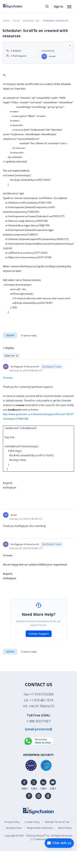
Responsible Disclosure (40, 828)
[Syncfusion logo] (17, 6)
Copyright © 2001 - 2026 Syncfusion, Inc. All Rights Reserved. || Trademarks (38, 837)
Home (6, 20)
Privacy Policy (12, 822)
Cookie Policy (32, 822)
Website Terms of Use (57, 822)
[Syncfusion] (38, 810)
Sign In (58, 6)
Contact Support (38, 633)
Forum (16, 20)
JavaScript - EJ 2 (31, 20)
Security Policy (14, 828)
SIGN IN (10, 651)
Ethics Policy (65, 828)
